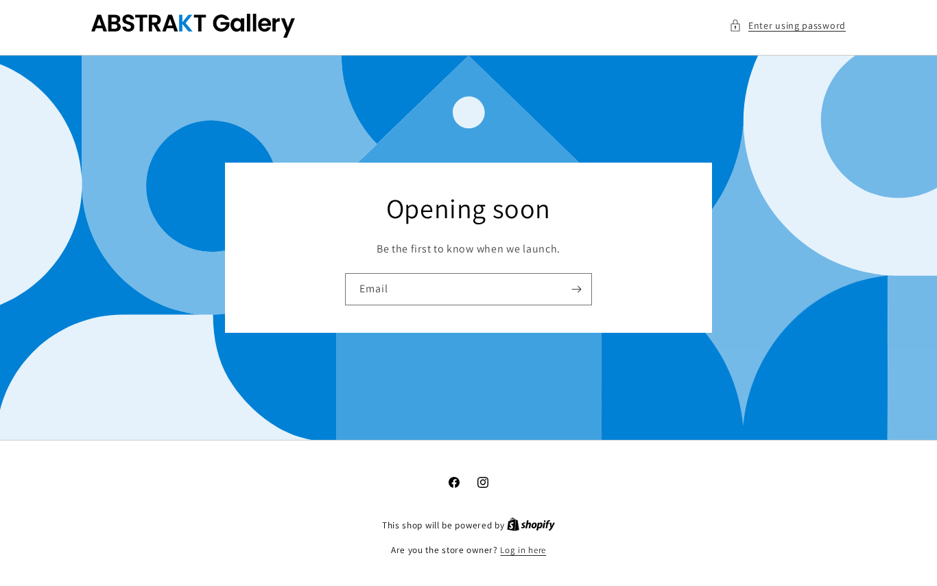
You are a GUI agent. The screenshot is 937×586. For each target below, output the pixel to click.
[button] (787, 25)
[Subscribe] (576, 289)
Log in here (523, 550)
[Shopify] (531, 525)
